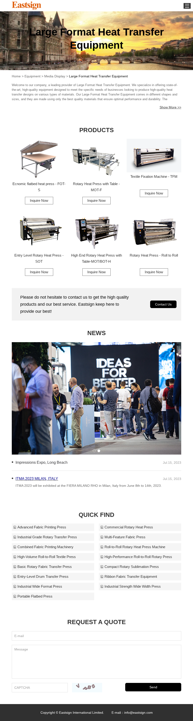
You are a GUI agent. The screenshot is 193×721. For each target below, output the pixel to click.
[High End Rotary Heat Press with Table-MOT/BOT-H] (96, 230)
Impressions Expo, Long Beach (42, 462)
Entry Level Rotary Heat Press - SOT (39, 258)
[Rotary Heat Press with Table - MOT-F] (96, 159)
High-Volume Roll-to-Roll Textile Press (46, 557)
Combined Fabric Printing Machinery (45, 547)
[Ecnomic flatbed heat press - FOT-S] (39, 159)
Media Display (54, 76)
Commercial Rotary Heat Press (129, 527)
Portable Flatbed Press (34, 596)
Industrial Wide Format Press (39, 586)
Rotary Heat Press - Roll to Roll (154, 255)
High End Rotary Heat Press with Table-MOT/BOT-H (96, 258)
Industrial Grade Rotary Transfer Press (47, 537)
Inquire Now (39, 200)
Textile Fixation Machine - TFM (153, 176)
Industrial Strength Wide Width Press (133, 586)
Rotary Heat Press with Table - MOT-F (96, 187)
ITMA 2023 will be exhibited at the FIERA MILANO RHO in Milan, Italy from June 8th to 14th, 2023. (89, 485)
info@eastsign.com (138, 712)
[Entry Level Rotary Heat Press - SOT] (39, 230)
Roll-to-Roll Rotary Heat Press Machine (135, 547)
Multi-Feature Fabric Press (125, 537)
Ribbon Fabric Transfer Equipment (131, 576)
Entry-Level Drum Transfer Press (42, 576)
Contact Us (163, 304)
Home (16, 76)
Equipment (32, 76)
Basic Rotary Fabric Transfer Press (44, 567)
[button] (94, 450)
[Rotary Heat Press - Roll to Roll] (154, 230)
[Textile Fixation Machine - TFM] (154, 155)
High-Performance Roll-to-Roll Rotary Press (138, 557)
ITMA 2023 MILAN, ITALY (37, 479)
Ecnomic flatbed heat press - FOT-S (38, 187)
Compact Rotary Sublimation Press (132, 567)
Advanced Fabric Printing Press (41, 527)
